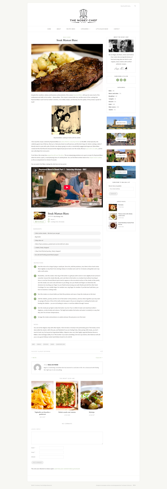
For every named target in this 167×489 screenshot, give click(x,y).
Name (33, 448)
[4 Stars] (51, 216)
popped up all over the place (55, 155)
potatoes (45, 344)
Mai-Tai (34, 357)
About (59, 29)
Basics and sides (113, 93)
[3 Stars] (50, 216)
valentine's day (60, 344)
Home (49, 29)
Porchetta (120, 205)
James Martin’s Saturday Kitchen (70, 142)
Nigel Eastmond (45, 351)
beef (33, 344)
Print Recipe (40, 221)
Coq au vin (99, 357)
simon (52, 344)
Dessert (111, 101)
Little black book (102, 29)
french (39, 344)
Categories (85, 29)
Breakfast (111, 96)
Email (33, 452)
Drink (110, 104)
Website (33, 457)
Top (134, 485)
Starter (111, 110)
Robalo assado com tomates (67, 412)
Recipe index (71, 29)
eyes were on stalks (92, 148)
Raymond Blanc (77, 95)
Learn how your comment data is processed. (67, 469)
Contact (117, 29)
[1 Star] (48, 216)
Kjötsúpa (92, 412)
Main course (67, 37)
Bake (110, 91)
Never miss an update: (115, 186)
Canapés (111, 99)
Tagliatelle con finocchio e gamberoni (42, 413)
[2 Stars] (49, 216)
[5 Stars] (53, 216)
